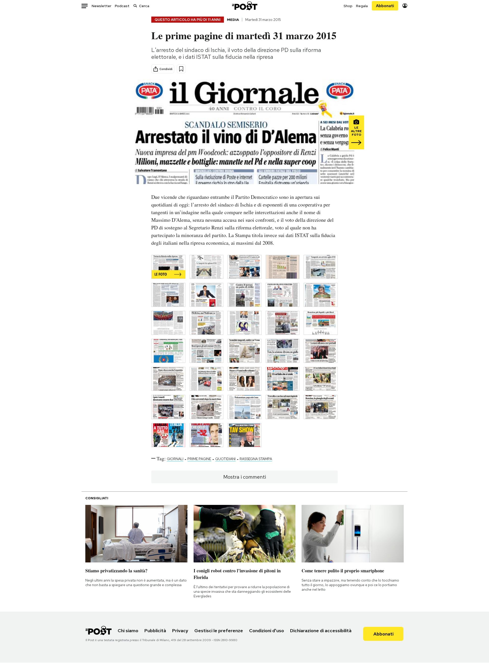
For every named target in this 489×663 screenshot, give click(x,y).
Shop (348, 6)
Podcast (122, 6)
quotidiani (225, 459)
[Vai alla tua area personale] (405, 5)
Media (233, 19)
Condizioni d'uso (266, 630)
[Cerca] (135, 5)
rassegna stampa (256, 459)
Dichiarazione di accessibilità (320, 630)
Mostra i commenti (244, 477)
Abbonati (385, 5)
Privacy (180, 630)
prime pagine (199, 459)
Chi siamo (128, 630)
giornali (175, 459)
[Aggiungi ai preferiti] (181, 69)
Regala (362, 6)
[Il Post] (244, 5)
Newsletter (101, 6)
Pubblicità (155, 630)
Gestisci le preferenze (218, 630)
